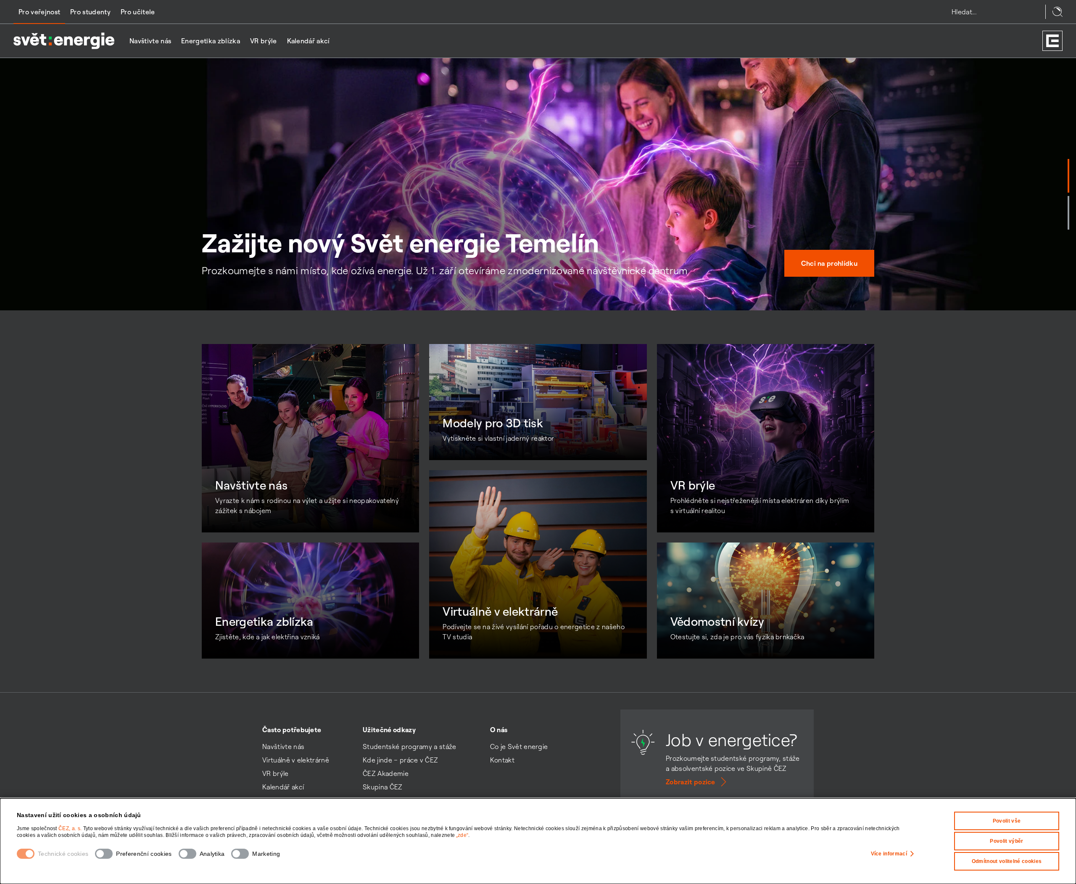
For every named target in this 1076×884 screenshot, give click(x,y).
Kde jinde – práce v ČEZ (400, 760)
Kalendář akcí (308, 41)
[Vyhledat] (1057, 12)
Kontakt (502, 760)
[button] (1068, 176)
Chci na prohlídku (829, 263)
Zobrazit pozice (690, 782)
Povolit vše (1007, 821)
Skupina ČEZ (383, 787)
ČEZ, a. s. (70, 828)
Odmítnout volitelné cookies (1007, 861)
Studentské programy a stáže (409, 746)
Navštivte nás (150, 41)
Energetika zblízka (210, 41)
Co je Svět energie (519, 746)
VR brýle (263, 41)
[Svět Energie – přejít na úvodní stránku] (63, 40)
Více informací (889, 854)
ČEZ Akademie (386, 773)
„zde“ (462, 835)
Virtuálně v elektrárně (295, 760)
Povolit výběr (1006, 841)
